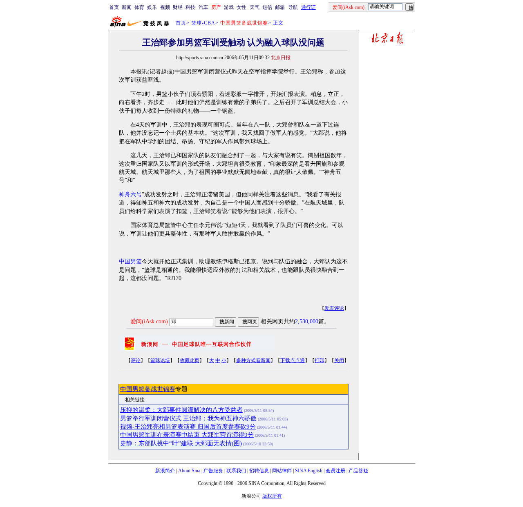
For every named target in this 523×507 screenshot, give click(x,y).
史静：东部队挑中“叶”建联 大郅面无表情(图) (181, 443)
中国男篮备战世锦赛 (147, 389)
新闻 (127, 7)
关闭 (339, 360)
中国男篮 (130, 261)
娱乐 (152, 7)
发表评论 (334, 308)
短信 (267, 7)
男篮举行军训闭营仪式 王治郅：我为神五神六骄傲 (188, 418)
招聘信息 (259, 471)
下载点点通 (292, 360)
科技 (190, 7)
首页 (114, 7)
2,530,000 (306, 321)
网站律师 (282, 471)
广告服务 (213, 471)
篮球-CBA (203, 23)
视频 (165, 7)
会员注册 (335, 471)
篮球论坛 (160, 360)
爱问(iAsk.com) (149, 321)
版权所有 (272, 496)
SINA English (308, 471)
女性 (241, 7)
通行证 (308, 7)
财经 (178, 7)
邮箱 (280, 7)
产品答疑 (358, 471)
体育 (139, 7)
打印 (319, 360)
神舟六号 (130, 194)
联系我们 (236, 471)
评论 (136, 360)
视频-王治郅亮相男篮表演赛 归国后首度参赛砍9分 (188, 426)
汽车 (203, 7)
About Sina (189, 471)
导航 (293, 7)
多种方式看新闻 (253, 360)
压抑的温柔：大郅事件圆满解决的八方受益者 (181, 410)
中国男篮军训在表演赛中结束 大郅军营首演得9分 (187, 434)
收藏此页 (189, 360)
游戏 (229, 7)
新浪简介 (165, 471)
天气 (254, 7)
